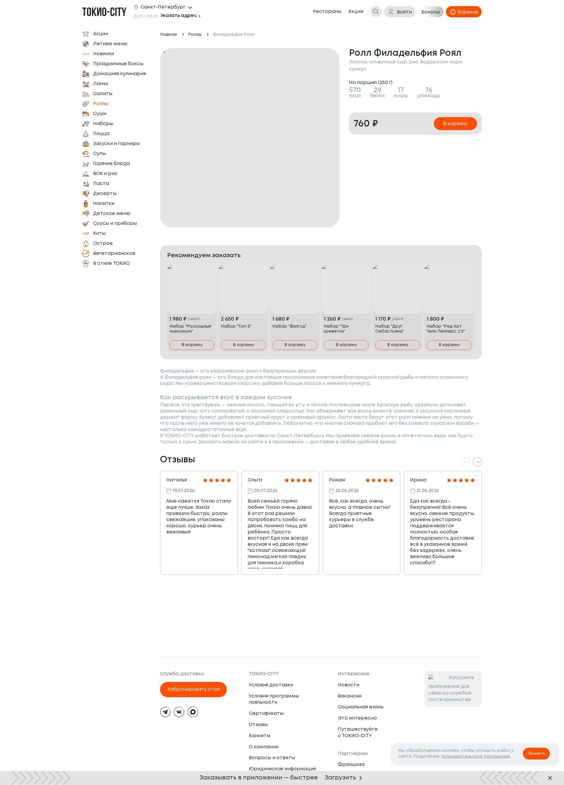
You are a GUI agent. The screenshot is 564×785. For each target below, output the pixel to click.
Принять (536, 753)
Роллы (195, 34)
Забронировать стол (193, 689)
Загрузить (340, 778)
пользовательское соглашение (476, 756)
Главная (168, 34)
